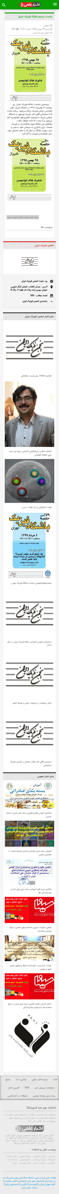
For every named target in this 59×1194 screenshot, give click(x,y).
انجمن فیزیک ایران (41, 33)
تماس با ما (21, 1079)
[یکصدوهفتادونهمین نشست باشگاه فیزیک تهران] (29, 578)
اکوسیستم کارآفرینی (28, 1184)
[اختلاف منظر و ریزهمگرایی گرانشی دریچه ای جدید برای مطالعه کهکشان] (29, 446)
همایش (51, 1156)
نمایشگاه (51, 1159)
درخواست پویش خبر (45, 1088)
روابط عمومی (24, 1156)
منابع (8, 1079)
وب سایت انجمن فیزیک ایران (34, 281)
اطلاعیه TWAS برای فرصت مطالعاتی (36, 376)
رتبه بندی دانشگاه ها (34, 1178)
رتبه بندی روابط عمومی (44, 1096)
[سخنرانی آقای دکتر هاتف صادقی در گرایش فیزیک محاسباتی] (29, 756)
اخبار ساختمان (10, 1181)
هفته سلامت (11, 1156)
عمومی (46, 25)
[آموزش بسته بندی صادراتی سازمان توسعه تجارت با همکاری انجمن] (29, 846)
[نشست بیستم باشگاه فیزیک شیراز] (29, 70)
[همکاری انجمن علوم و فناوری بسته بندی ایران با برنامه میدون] (29, 808)
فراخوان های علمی (34, 1181)
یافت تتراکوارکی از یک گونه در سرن (36, 507)
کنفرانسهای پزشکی (46, 1184)
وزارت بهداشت (38, 1159)
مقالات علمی (50, 1178)
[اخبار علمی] (29, 4)
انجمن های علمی (16, 1178)
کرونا (15, 1163)
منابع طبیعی (24, 1159)
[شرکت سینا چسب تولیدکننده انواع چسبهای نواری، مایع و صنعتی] (29, 960)
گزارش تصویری (39, 1156)
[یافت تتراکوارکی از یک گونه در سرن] (29, 502)
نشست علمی (39, 1163)
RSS (27, 1088)
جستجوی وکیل (11, 1184)
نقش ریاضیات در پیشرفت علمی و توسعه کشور (31, 703)
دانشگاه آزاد (12, 1159)
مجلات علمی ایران (29, 1187)
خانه (55, 1079)
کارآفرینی (51, 1163)
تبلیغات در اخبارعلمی (17, 1096)
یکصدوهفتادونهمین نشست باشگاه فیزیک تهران (31, 583)
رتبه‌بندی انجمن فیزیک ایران (34, 301)
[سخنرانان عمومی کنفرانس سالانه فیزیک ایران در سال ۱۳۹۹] (29, 637)
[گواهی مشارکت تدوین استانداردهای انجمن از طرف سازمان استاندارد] (29, 922)
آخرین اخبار (14, 1088)
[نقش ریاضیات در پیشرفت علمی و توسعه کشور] (29, 698)
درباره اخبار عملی (40, 1079)
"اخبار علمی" (48, 1135)
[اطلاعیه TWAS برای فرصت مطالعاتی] (29, 371)
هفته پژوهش (25, 1163)
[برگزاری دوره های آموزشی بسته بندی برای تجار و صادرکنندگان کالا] (29, 884)
